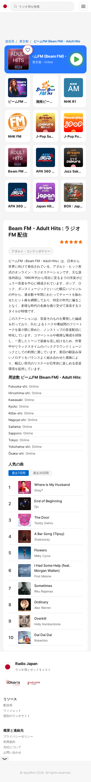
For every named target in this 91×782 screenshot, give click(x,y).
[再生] (76, 59)
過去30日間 (41, 473)
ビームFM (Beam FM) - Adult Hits (57, 41)
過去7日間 (18, 473)
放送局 (9, 41)
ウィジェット (12, 710)
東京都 (23, 41)
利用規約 (9, 741)
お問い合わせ (12, 752)
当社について (12, 747)
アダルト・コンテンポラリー (31, 251)
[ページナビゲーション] (83, 6)
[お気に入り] (28, 50)
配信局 (7, 705)
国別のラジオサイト (16, 716)
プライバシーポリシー (18, 736)
